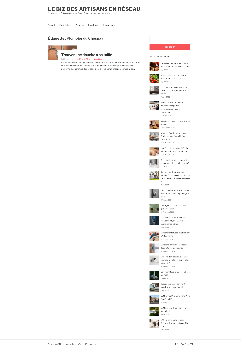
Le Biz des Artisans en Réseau (94, 9)
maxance (73, 59)
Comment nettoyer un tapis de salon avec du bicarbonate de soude (174, 90)
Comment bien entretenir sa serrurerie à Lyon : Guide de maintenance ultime (173, 220)
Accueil (51, 25)
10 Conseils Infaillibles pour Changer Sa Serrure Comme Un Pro (174, 323)
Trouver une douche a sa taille (86, 55)
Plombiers (93, 25)
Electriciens (65, 25)
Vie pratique (109, 25)
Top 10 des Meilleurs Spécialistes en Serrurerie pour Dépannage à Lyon (175, 193)
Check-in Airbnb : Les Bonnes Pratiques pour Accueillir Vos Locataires (173, 136)
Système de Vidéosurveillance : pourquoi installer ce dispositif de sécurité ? (175, 260)
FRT (191, 344)
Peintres (79, 25)
